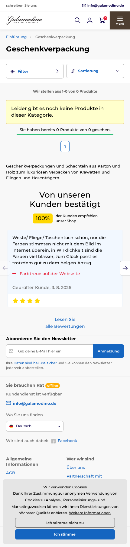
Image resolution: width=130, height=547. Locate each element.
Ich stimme (65, 534)
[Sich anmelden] (90, 20)
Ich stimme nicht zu (65, 523)
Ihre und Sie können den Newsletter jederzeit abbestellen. (59, 365)
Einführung (16, 37)
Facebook (67, 440)
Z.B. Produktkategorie (42, 35)
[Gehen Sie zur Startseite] (24, 20)
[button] (78, 20)
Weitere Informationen (90, 513)
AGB (10, 472)
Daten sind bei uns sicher (35, 363)
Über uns (76, 467)
